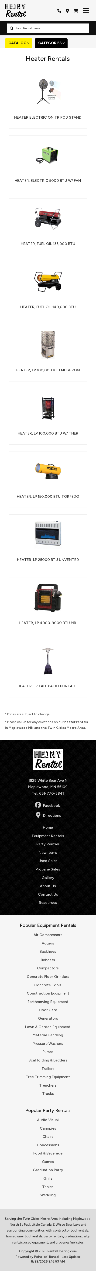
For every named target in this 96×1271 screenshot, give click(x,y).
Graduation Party (48, 1170)
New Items (48, 852)
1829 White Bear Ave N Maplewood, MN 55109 (48, 783)
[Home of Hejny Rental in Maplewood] (15, 11)
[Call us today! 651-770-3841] (59, 10)
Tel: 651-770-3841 (48, 793)
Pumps (48, 1051)
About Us (48, 886)
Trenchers (48, 1085)
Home (48, 827)
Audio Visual (48, 1120)
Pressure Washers (48, 1043)
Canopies (48, 1128)
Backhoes (48, 951)
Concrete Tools (48, 985)
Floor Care (48, 1010)
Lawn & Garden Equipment (48, 1027)
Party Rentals (48, 844)
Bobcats (48, 960)
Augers (48, 943)
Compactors (48, 968)
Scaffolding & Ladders (47, 1060)
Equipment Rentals (48, 836)
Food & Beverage (47, 1153)
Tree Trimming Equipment (48, 1077)
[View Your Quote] (76, 10)
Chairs (48, 1136)
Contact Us (48, 894)
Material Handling (48, 1035)
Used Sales (48, 861)
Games (48, 1161)
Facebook (51, 805)
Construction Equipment (48, 993)
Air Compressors (48, 935)
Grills (47, 1178)
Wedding (48, 1195)
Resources (48, 902)
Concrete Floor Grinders (48, 976)
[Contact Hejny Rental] (67, 10)
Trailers (48, 1068)
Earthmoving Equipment (48, 1001)
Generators (48, 1018)
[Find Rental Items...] (11, 28)
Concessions (48, 1145)
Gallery (48, 877)
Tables (48, 1187)
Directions (52, 815)
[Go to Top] (89, 1264)
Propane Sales (48, 869)
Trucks (48, 1093)
